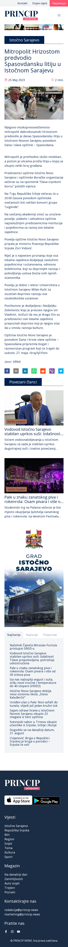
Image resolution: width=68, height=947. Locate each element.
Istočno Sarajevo (16, 421)
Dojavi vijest (39, 3)
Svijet (8, 843)
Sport (8, 857)
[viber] (52, 371)
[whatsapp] (34, 371)
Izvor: (8, 362)
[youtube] (18, 932)
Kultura (9, 852)
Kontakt (22, 3)
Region (9, 839)
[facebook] (7, 371)
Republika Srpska (16, 830)
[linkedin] (25, 371)
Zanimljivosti (13, 879)
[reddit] (43, 371)
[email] (16, 371)
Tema (8, 848)
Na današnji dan (15, 874)
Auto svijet (12, 883)
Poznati (9, 892)
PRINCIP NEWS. (23, 940)
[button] (59, 15)
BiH (6, 835)
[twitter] (61, 371)
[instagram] (12, 932)
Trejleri (9, 888)
